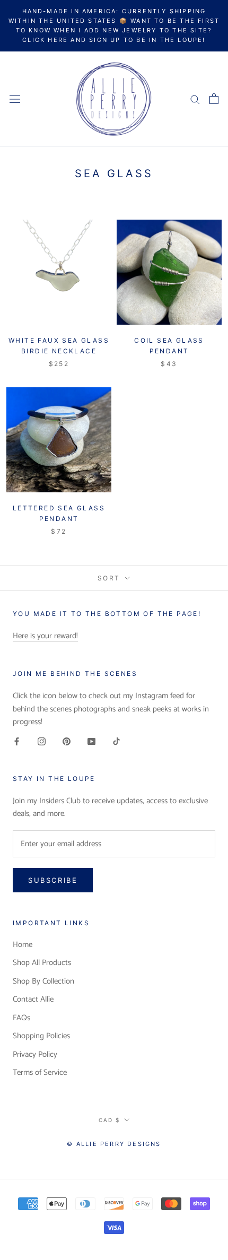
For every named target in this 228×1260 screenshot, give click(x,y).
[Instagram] (42, 741)
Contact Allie (33, 1000)
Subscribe (52, 880)
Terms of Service (40, 1073)
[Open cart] (213, 98)
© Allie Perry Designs (114, 1144)
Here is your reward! (45, 635)
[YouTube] (91, 741)
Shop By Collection (43, 982)
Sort (110, 578)
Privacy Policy (35, 1055)
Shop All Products (42, 963)
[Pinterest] (67, 741)
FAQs (21, 1018)
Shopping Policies (41, 1036)
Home (22, 945)
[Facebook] (17, 741)
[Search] (195, 98)
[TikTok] (116, 741)
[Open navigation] (15, 99)
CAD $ (109, 1120)
